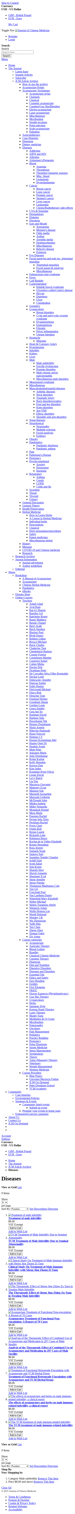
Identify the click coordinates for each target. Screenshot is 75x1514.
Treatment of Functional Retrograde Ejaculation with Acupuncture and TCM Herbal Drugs (40, 1378)
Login (11, 39)
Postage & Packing (18, 1500)
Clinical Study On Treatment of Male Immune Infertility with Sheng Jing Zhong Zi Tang (35, 1268)
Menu (4, 59)
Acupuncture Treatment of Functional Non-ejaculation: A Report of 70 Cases (34, 1320)
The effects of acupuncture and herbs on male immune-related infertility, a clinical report (40, 1404)
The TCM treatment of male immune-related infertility (40, 1425)
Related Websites (17, 1506)
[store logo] (32, 30)
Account (6, 1135)
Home (11, 65)
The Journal (14, 1163)
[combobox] (17, 52)
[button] (17, 1231)
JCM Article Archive (19, 1166)
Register (12, 36)
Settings (5, 1138)
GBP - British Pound (19, 15)
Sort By (5, 1208)
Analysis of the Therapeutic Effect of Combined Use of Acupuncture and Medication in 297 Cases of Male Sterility (40, 1350)
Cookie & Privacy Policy (22, 1503)
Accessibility (15, 1509)
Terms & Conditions (19, 1496)
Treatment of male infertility (25, 1218)
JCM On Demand (18, 1123)
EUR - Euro (15, 18)
